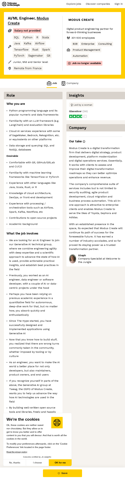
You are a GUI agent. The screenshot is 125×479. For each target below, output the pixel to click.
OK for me (60, 462)
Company (72, 83)
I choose (37, 462)
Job (54, 83)
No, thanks (14, 462)
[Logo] (11, 4)
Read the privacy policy (17, 452)
